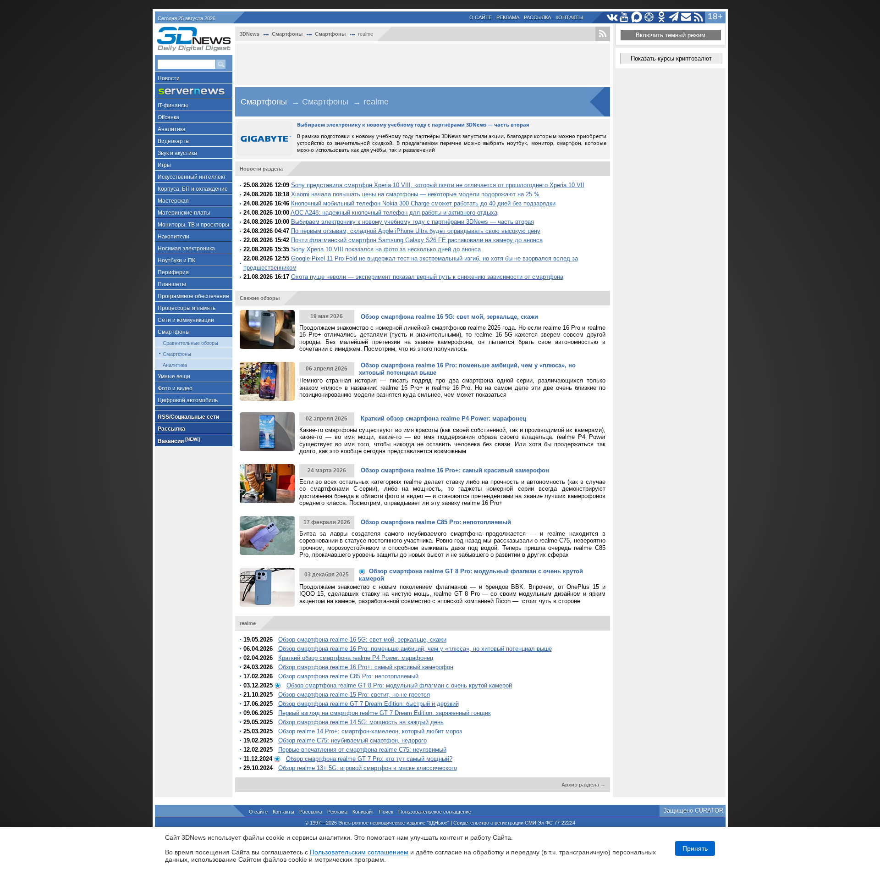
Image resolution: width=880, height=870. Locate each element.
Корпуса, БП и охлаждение (193, 189)
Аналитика (172, 129)
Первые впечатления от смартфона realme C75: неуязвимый (362, 749)
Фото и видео (175, 388)
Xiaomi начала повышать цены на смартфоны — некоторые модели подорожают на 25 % (415, 194)
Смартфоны (174, 332)
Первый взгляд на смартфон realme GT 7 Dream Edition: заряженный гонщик (384, 712)
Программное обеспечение (193, 296)
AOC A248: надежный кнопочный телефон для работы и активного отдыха (394, 212)
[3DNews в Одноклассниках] (661, 17)
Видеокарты (174, 141)
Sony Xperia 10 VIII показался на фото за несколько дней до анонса (386, 249)
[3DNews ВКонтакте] (612, 17)
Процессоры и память (186, 308)
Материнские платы (184, 213)
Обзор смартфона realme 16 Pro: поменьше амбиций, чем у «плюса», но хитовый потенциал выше (415, 648)
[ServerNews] (193, 91)
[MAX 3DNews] (637, 17)
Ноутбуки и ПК (176, 260)
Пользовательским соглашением (359, 852)
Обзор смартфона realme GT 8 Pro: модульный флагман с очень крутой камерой (399, 685)
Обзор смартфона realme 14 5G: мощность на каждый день (361, 722)
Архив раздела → (583, 784)
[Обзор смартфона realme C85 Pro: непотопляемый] (267, 535)
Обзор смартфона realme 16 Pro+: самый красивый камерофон (365, 667)
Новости (169, 78)
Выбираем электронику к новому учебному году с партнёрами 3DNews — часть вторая (412, 221)
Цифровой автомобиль (188, 400)
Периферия (173, 272)
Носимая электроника (186, 248)
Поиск (386, 812)
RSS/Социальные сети (188, 417)
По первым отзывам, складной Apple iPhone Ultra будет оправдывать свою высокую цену (415, 230)
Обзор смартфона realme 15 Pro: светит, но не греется (354, 694)
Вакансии (179, 440)
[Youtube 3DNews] (624, 17)
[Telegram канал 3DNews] (674, 17)
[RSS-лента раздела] (602, 34)
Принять (695, 848)
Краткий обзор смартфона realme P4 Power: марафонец (355, 657)
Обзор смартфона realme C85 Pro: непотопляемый (348, 676)
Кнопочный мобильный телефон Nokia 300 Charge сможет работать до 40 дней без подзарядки (423, 203)
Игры (164, 165)
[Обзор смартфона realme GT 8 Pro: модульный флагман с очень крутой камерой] (267, 587)
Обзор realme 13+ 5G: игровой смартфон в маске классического (367, 768)
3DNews (249, 34)
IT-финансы (173, 105)
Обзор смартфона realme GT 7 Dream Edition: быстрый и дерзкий (368, 703)
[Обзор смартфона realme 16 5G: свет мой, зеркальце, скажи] (267, 329)
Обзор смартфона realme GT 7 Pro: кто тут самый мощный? (369, 758)
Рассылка (537, 17)
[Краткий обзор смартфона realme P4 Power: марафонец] (267, 431)
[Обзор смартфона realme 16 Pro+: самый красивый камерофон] (267, 483)
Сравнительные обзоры (190, 343)
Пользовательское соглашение (434, 812)
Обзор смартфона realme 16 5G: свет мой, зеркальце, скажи (362, 639)
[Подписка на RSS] (699, 17)
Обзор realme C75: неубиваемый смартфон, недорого (352, 740)
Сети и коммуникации (186, 320)
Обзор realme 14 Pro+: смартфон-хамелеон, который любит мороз (370, 731)
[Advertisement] (422, 64)
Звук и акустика (177, 153)
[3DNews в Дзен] (649, 17)
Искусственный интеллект (192, 177)
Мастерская (173, 201)
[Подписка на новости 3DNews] (686, 17)
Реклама (507, 17)
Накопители (173, 236)
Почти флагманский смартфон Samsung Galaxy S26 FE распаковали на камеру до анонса (417, 240)
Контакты (569, 17)
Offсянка (168, 117)
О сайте (480, 17)
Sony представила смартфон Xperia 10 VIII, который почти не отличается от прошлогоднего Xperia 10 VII (437, 185)
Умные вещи (174, 376)
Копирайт (363, 812)
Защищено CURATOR (693, 810)
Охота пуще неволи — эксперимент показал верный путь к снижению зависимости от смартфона (427, 276)
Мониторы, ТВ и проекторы (193, 225)
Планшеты (172, 284)
